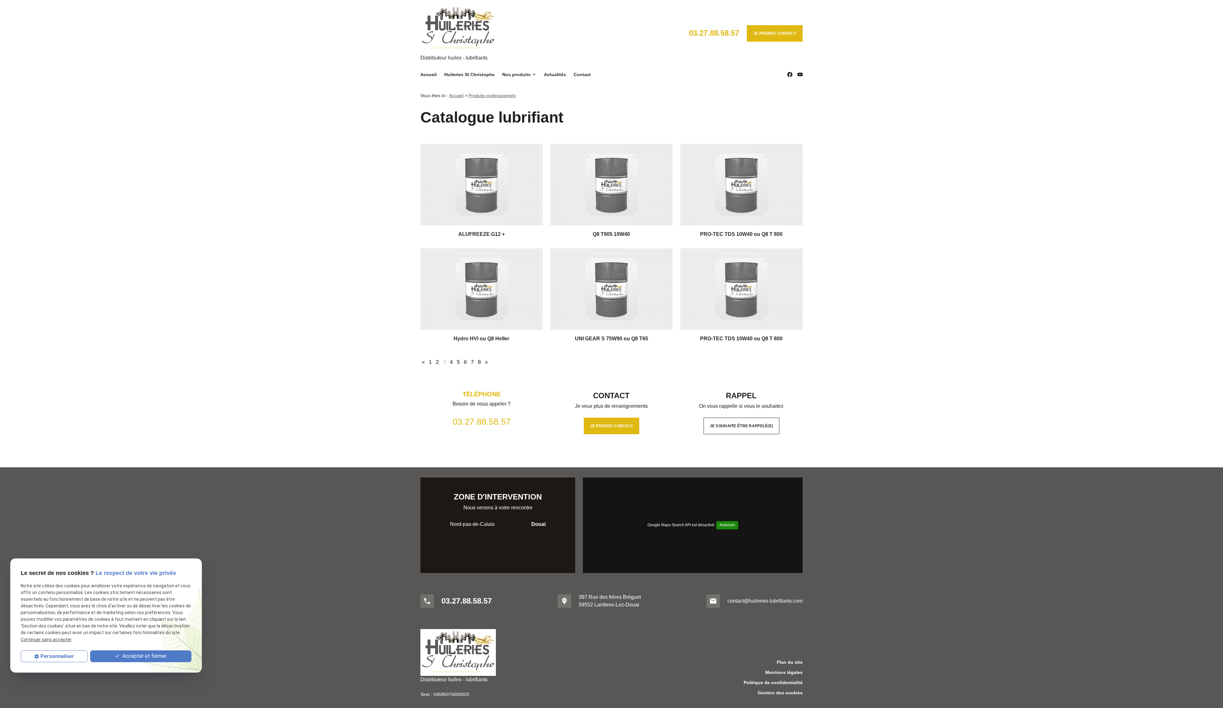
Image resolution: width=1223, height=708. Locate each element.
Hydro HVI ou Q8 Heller (481, 338)
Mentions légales (784, 672)
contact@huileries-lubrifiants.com (765, 601)
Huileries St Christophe (469, 74)
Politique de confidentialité (773, 682)
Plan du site (790, 662)
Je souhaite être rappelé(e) (741, 426)
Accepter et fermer (144, 656)
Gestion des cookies (780, 692)
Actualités (555, 74)
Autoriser (727, 525)
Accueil (428, 74)
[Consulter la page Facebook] (789, 74)
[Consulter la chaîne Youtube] (800, 74)
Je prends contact (774, 33)
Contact (582, 74)
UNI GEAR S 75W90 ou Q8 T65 (611, 338)
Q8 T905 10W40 (611, 234)
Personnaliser (57, 656)
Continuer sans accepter (46, 639)
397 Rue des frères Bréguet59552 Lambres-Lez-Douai (610, 600)
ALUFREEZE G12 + (481, 234)
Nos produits (516, 74)
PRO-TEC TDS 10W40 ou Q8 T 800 (741, 234)
